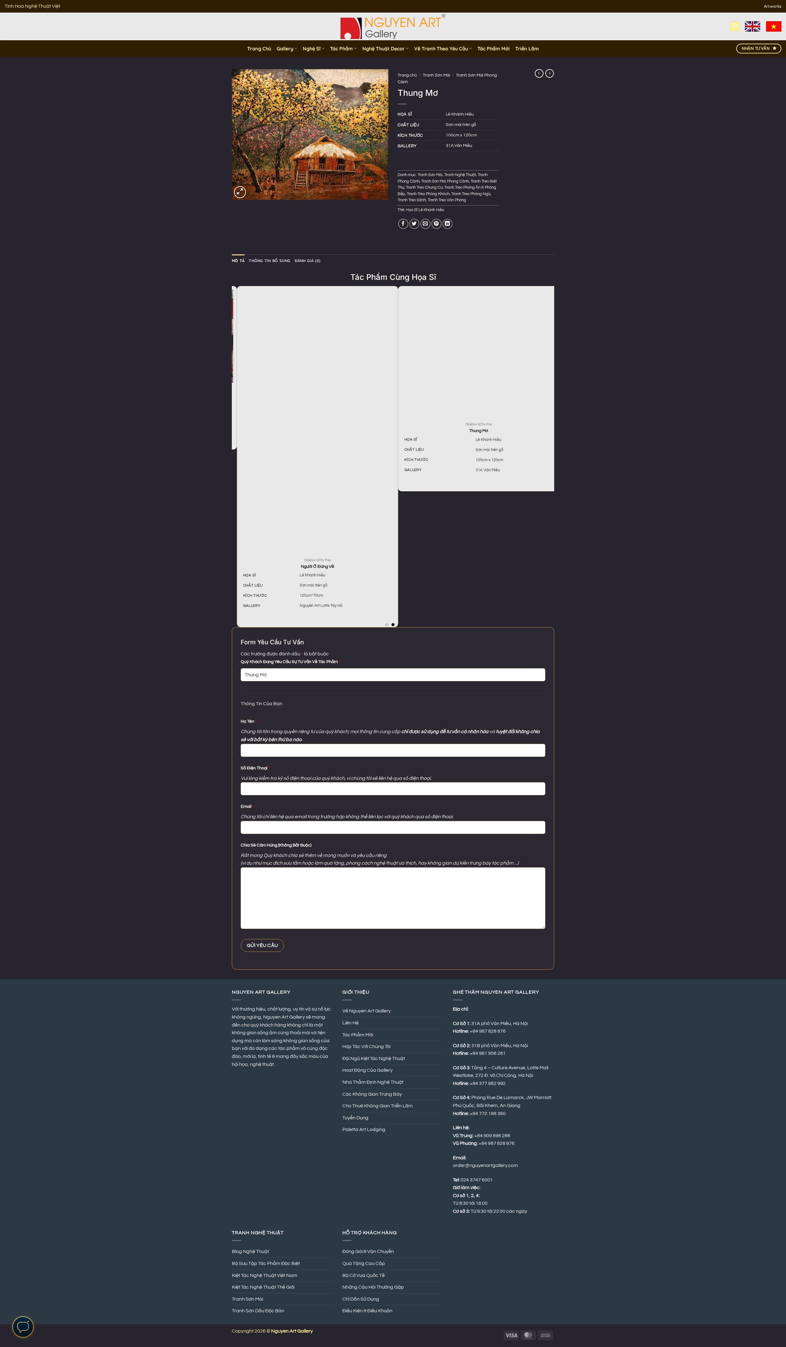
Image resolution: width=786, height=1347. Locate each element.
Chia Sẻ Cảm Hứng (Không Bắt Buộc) (276, 845)
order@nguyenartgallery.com (485, 1165)
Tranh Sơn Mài (436, 75)
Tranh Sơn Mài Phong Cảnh (445, 181)
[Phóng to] (240, 192)
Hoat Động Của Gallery (367, 1070)
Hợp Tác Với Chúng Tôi (366, 1046)
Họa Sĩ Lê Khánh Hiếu (425, 210)
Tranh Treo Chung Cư (424, 188)
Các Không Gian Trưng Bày (372, 1094)
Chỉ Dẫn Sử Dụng (360, 1299)
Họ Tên (249, 721)
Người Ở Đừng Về (312, 566)
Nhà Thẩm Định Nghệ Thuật (372, 1082)
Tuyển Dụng (355, 1117)
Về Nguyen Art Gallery (366, 1010)
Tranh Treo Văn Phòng (447, 200)
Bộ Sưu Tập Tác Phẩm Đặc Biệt (266, 1263)
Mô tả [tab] (238, 260)
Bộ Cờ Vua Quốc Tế (363, 1275)
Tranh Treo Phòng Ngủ (470, 194)
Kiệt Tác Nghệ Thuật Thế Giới (263, 1287)
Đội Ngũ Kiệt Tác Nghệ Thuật (373, 1058)
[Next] (550, 456)
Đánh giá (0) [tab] (308, 260)
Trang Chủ (259, 48)
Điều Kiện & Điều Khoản (367, 1310)
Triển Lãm (527, 48)
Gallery (285, 48)
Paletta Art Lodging (363, 1129)
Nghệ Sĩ (312, 48)
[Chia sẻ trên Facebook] (403, 224)
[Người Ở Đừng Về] (312, 422)
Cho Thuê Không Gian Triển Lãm (377, 1105)
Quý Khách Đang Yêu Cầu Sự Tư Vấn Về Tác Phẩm (290, 661)
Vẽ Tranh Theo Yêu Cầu (441, 48)
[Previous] (235, 456)
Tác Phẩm (341, 48)
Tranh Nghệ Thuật (460, 175)
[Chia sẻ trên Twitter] (414, 224)
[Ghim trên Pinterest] (436, 224)
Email (247, 806)
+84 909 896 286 (492, 1135)
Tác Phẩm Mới (493, 48)
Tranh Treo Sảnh (412, 200)
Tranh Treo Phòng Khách (428, 194)
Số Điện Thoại (255, 768)
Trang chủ (407, 75)
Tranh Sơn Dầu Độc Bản (258, 1310)
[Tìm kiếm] (735, 27)
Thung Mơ (473, 430)
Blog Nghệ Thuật (250, 1251)
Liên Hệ (350, 1022)
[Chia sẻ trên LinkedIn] (447, 224)
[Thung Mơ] (474, 354)
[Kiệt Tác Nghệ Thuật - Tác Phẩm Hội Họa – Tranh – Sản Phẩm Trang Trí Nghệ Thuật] (393, 26)
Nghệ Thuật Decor (383, 48)
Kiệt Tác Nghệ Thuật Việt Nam (264, 1275)
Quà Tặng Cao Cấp (363, 1263)
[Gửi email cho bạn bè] (425, 224)
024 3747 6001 (477, 1179)
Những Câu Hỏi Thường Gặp (373, 1287)
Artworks (772, 6)
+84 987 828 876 (497, 1143)
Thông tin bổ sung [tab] (269, 260)
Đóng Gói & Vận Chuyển (368, 1251)
